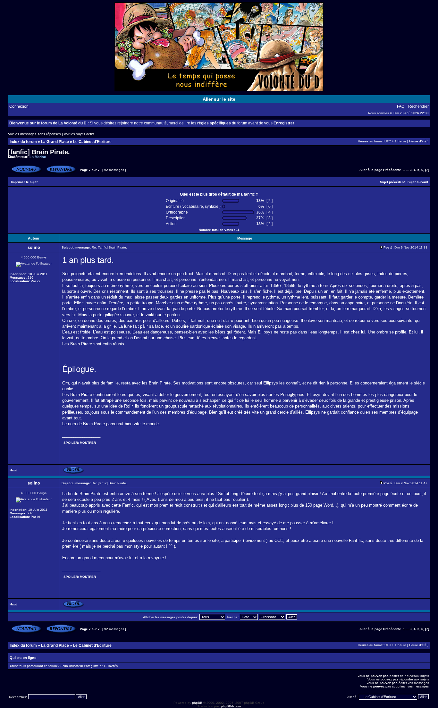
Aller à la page (370, 170)
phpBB (197, 702)
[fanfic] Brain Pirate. (39, 152)
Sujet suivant (418, 182)
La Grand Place (55, 141)
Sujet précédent (392, 182)
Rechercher (418, 106)
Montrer (88, 442)
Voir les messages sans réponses (34, 134)
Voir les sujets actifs (79, 134)
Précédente (392, 170)
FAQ (400, 106)
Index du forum (23, 141)
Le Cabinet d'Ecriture (92, 141)
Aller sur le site (219, 99)
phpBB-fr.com (231, 706)
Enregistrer (284, 123)
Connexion (19, 106)
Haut (13, 470)
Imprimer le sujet (24, 182)
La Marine (37, 157)
